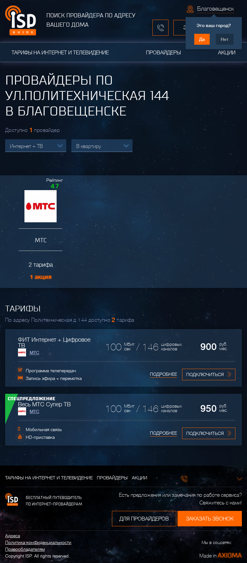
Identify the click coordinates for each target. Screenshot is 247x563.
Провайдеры (163, 53)
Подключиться (205, 374)
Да (202, 39)
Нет (225, 39)
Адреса (12, 535)
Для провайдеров (144, 519)
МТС (34, 352)
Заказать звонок (209, 519)
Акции (226, 53)
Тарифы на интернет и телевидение (60, 53)
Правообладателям (25, 549)
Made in (220, 555)
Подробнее (163, 374)
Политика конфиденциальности (38, 542)
